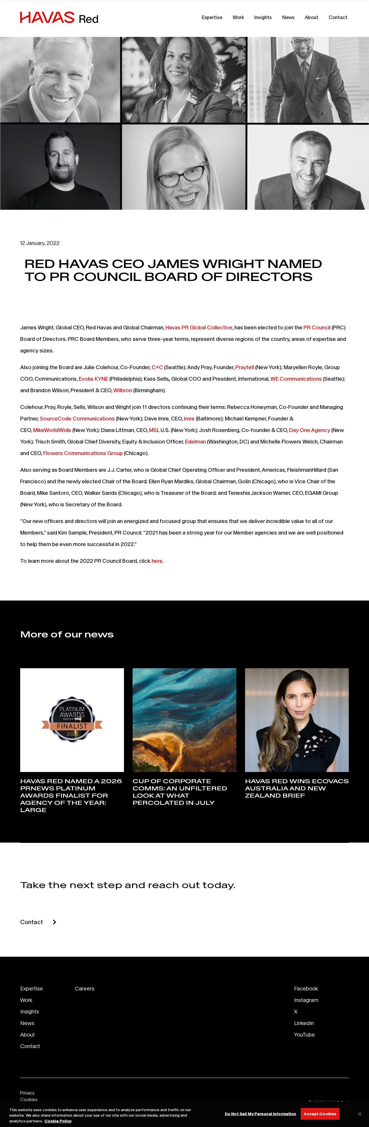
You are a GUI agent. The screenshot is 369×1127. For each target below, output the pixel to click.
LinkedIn (304, 1023)
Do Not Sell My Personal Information (260, 1113)
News (288, 17)
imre (189, 418)
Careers (84, 988)
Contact (338, 17)
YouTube (304, 1034)
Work (238, 17)
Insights (263, 17)
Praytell (245, 367)
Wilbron (122, 390)
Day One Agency (309, 430)
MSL (154, 430)
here (157, 561)
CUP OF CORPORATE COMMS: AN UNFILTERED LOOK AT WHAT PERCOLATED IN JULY (180, 792)
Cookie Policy (57, 1121)
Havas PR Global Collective (198, 327)
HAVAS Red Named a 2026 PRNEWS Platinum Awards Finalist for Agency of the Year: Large (71, 795)
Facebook (306, 988)
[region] (184, 1114)
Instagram (306, 1000)
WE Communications (296, 378)
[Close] (359, 1113)
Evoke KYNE (93, 378)
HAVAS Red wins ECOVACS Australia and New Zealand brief (297, 788)
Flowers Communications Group (83, 453)
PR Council (317, 327)
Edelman (195, 441)
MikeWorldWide (52, 430)
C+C (157, 367)
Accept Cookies (320, 1113)
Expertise (212, 17)
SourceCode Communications (77, 418)
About (311, 17)
